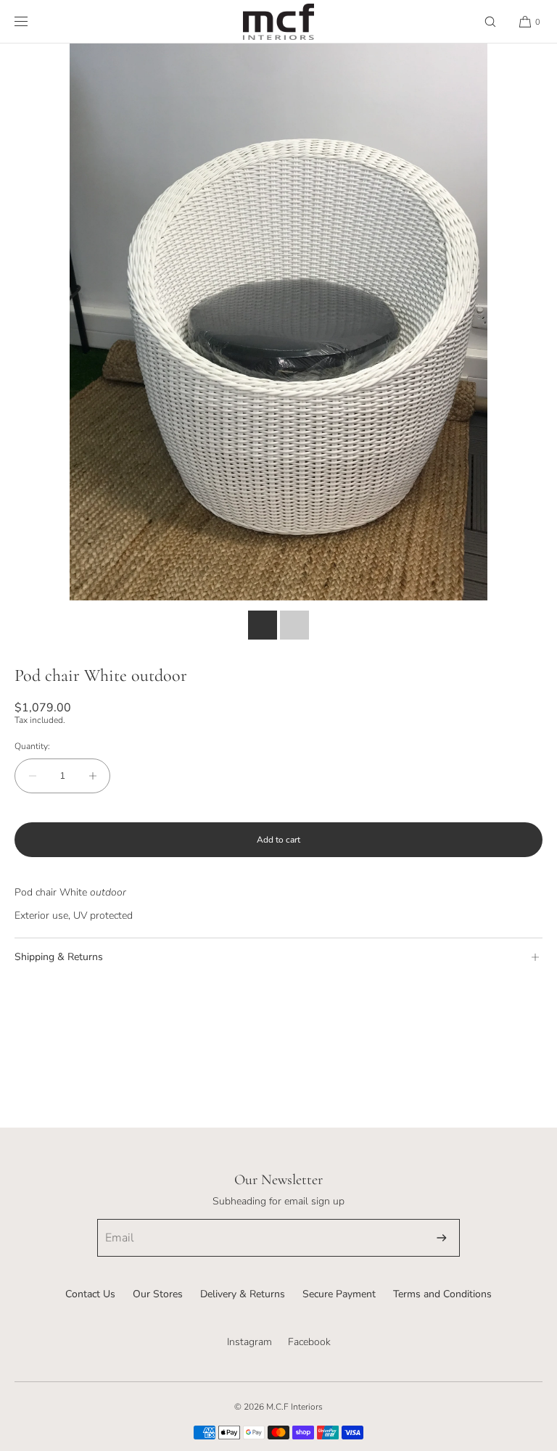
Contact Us (90, 1294)
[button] (490, 21)
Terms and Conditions (442, 1294)
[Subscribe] (442, 1238)
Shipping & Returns (59, 957)
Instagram (249, 1342)
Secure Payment (339, 1294)
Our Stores (158, 1294)
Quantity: (32, 746)
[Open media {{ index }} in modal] (278, 322)
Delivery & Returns (242, 1294)
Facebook (309, 1342)
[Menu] (33, 21)
